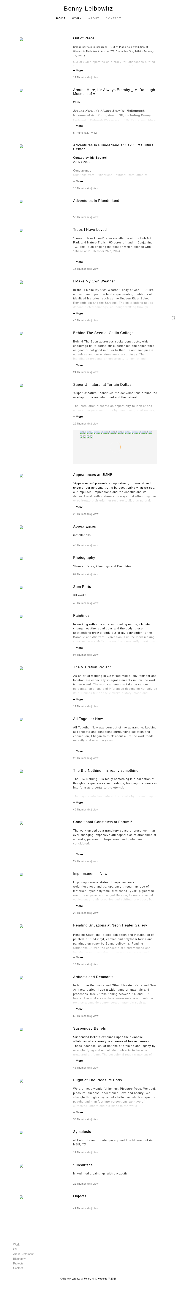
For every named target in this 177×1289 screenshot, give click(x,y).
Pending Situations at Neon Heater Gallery (110, 925)
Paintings (81, 615)
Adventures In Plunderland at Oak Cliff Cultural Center (114, 147)
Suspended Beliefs (89, 1028)
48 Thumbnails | (85, 545)
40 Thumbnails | (85, 320)
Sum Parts (82, 587)
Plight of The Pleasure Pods (97, 1080)
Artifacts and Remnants (93, 977)
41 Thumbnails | (85, 1208)
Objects (79, 1196)
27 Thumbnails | (85, 861)
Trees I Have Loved (90, 229)
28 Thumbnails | (85, 758)
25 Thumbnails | (85, 423)
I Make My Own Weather (94, 281)
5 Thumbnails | (85, 132)
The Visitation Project (92, 667)
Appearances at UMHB (93, 475)
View (95, 77)
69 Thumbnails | (85, 574)
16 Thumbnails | (85, 188)
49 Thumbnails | (85, 809)
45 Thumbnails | (85, 603)
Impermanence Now (90, 873)
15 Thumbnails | (85, 268)
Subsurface (83, 1165)
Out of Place (84, 38)
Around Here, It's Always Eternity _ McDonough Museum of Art (114, 92)
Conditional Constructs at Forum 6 (103, 822)
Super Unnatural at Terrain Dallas (102, 384)
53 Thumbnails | (85, 217)
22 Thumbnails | (85, 77)
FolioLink (89, 1278)
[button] (115, 71)
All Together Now (88, 719)
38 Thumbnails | (85, 1119)
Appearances (84, 526)
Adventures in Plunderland (96, 201)
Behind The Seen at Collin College (103, 333)
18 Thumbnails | (85, 964)
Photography (84, 557)
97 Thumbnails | (85, 654)
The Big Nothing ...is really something (106, 770)
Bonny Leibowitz (88, 8)
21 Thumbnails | (85, 372)
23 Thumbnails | (85, 706)
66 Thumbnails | (85, 1016)
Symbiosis (82, 1132)
